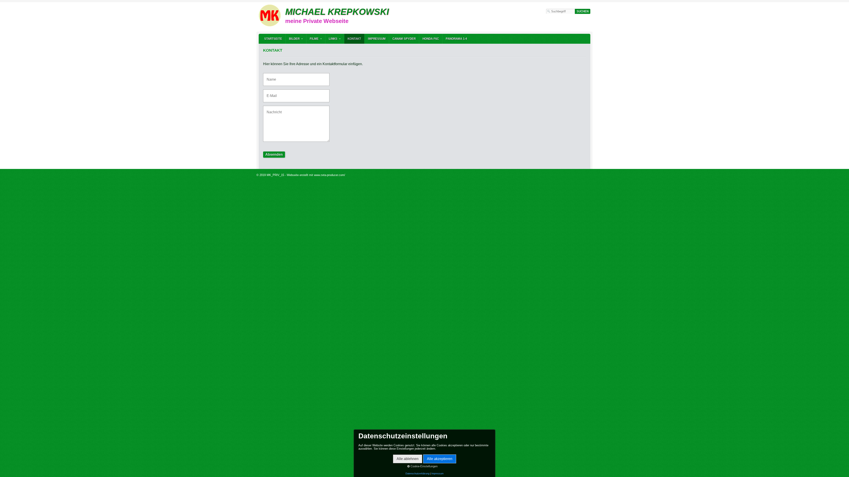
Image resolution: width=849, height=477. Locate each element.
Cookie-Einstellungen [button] (424, 466)
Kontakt (354, 38)
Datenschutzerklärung (417, 473)
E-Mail (270, 93)
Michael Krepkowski (337, 12)
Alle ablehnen (408, 459)
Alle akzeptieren (439, 459)
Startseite (273, 38)
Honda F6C (431, 38)
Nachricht (272, 109)
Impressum (377, 38)
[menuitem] (273, 39)
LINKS (333, 38)
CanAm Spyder (404, 38)
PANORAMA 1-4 (456, 38)
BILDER (294, 38)
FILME (314, 38)
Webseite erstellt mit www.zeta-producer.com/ (316, 175)
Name (270, 76)
